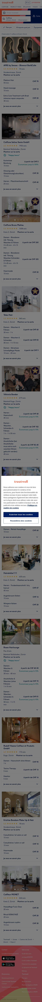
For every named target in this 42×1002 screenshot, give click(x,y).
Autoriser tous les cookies (21, 514)
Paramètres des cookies (21, 521)
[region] (21, 501)
